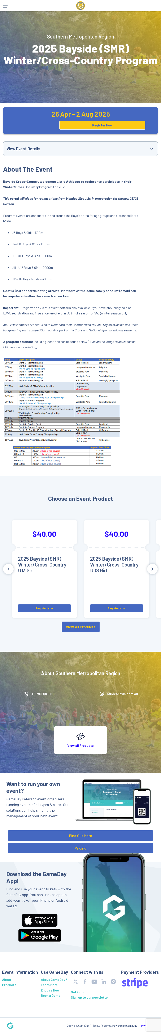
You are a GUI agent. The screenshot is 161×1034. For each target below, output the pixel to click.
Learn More (49, 985)
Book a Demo (50, 995)
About (6, 979)
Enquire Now (50, 990)
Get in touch (80, 992)
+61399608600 (42, 694)
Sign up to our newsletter (90, 997)
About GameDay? (54, 979)
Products (9, 985)
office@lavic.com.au (122, 694)
